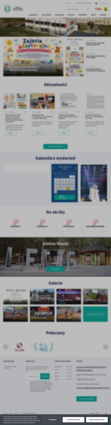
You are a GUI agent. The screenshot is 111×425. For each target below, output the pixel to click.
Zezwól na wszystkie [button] (97, 420)
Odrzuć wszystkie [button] (73, 420)
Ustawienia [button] (53, 420)
